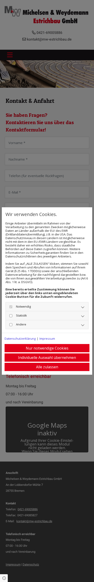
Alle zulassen (47, 366)
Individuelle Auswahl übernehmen (47, 357)
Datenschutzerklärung (20, 338)
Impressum (47, 338)
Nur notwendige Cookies (47, 348)
